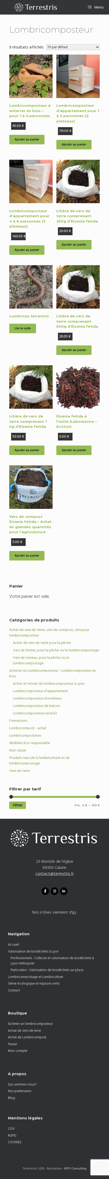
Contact (14, 990)
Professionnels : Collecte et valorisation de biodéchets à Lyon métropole (52, 961)
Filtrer (17, 805)
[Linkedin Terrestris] (63, 891)
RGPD (12, 1135)
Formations (18, 720)
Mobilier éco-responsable (29, 743)
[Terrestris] (33, 7)
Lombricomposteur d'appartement (40, 691)
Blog (11, 1098)
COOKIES (14, 1142)
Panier (12, 1044)
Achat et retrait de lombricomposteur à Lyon (48, 683)
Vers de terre (19, 770)
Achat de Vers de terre (24, 1030)
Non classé (17, 750)
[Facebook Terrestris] (45, 891)
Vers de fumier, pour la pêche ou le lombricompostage (56, 650)
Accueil (13, 944)
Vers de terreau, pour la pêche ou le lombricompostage (41, 660)
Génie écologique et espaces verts (34, 983)
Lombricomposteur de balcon (36, 706)
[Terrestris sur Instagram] (54, 891)
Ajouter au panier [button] (27, 139)
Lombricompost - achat (28, 728)
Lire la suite (23, 328)
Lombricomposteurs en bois (35, 713)
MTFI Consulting (75, 1169)
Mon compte (18, 1050)
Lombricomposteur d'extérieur (37, 698)
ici (74, 912)
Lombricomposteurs (25, 735)
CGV (11, 1128)
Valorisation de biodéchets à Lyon (33, 951)
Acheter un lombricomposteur (30, 1023)
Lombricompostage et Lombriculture (35, 977)
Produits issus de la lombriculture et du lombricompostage (39, 760)
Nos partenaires (19, 1091)
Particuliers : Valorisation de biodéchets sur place (47, 970)
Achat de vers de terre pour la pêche (42, 643)
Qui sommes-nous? (22, 1084)
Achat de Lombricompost (27, 1037)
